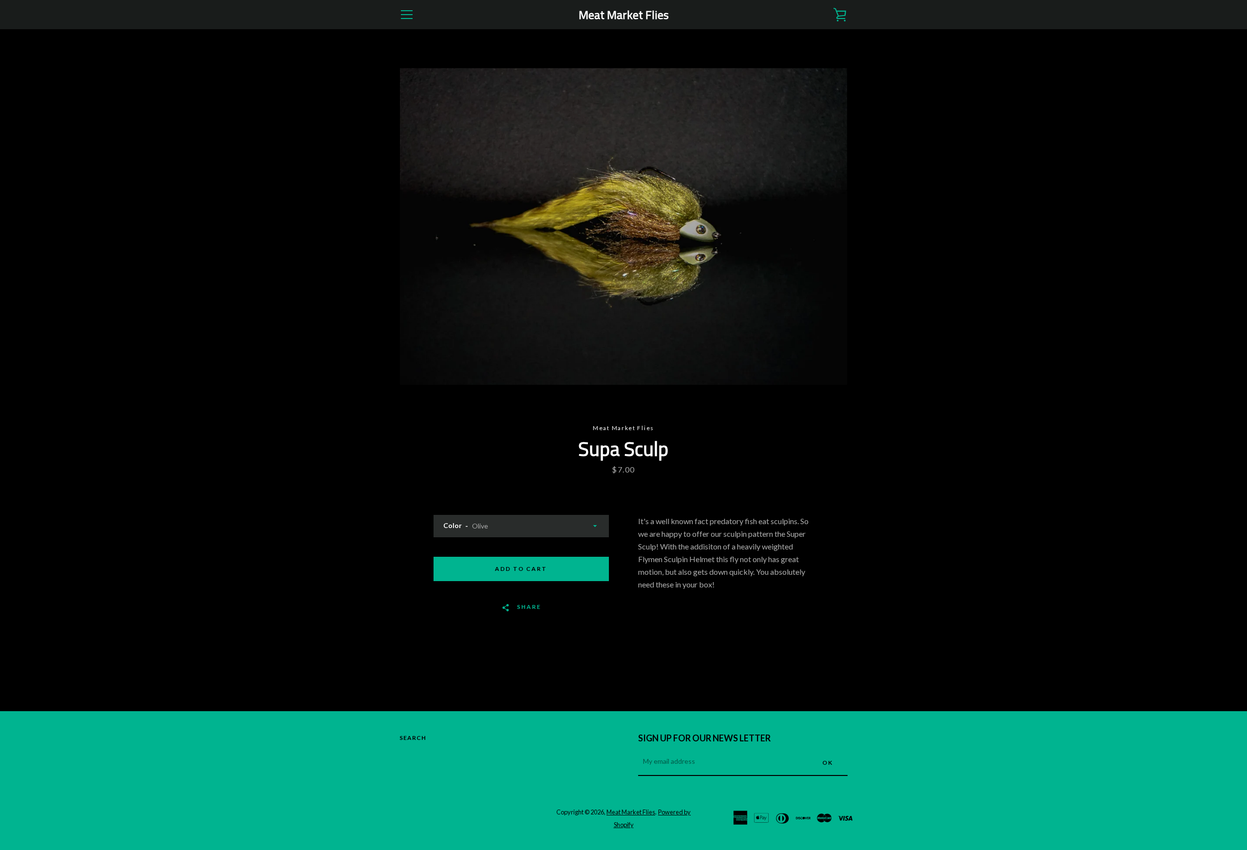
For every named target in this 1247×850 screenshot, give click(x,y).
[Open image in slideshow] (623, 226)
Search (412, 737)
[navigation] (407, 14)
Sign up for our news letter (704, 738)
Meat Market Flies (624, 15)
